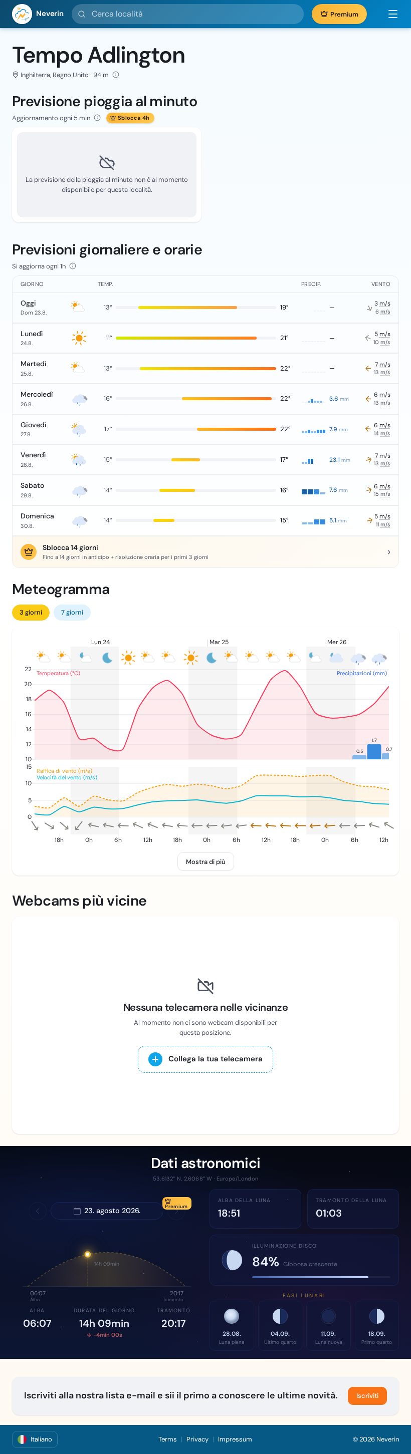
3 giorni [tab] (31, 612)
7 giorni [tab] (72, 612)
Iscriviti (367, 1395)
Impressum (235, 1439)
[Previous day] (38, 1211)
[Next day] (176, 1211)
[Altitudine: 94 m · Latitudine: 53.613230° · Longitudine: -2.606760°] (115, 74)
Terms (167, 1439)
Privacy (197, 1439)
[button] (388, 14)
